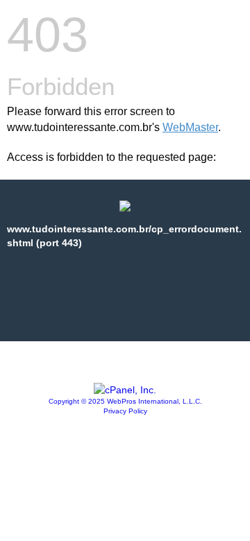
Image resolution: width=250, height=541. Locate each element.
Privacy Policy (125, 411)
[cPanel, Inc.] (125, 389)
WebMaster (190, 127)
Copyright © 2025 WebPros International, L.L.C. (125, 401)
